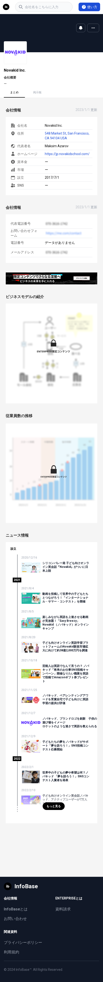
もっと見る (53, 806)
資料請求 (63, 909)
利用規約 (11, 952)
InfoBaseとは (16, 909)
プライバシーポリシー (23, 942)
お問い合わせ (15, 918)
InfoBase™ (24, 970)
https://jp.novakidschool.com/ (67, 154)
